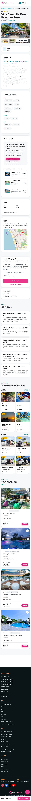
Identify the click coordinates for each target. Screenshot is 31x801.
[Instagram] (2, 785)
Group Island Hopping (6, 736)
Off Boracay (4, 696)
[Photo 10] (20, 507)
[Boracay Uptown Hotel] (15, 538)
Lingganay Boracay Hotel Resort (12, 635)
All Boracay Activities (6, 731)
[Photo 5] (13, 507)
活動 (2, 711)
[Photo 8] (17, 507)
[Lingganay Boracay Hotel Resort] (15, 620)
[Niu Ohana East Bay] (15, 498)
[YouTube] (13, 785)
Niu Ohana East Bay (9, 513)
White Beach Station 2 (6, 681)
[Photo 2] (9, 507)
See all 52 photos (23, 40)
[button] (15, 239)
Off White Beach (5, 694)
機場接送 (3, 714)
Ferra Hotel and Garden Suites (12, 594)
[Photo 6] (14, 507)
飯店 (2, 706)
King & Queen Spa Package (8, 749)
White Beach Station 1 (6, 679)
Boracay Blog (4, 759)
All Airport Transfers (6, 704)
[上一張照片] (3, 498)
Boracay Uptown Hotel (9, 554)
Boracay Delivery (5, 769)
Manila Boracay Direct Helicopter (9, 724)
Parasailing (3, 739)
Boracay (3, 8)
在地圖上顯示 (11, 20)
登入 (22, 3)
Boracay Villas (4, 691)
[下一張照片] (28, 498)
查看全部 (26, 390)
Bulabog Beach (5, 686)
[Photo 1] (8, 507)
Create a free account (15, 284)
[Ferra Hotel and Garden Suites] (15, 579)
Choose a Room (23, 798)
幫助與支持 (4, 764)
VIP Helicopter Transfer (7, 721)
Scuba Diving (4, 741)
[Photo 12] (22, 507)
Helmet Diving (4, 746)
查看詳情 (25, 524)
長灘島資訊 (4, 719)
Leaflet (25, 249)
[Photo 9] (18, 507)
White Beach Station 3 (6, 684)
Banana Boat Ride (5, 744)
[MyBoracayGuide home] (7, 3)
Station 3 (9, 8)
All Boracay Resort (5, 676)
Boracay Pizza (4, 771)
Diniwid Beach (4, 689)
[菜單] (28, 3)
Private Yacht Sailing (6, 751)
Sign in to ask (15, 281)
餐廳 (2, 716)
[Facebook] (6, 785)
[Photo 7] (16, 507)
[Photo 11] (21, 507)
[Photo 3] (11, 507)
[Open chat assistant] (27, 792)
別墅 (2, 709)
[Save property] (27, 490)
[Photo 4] (12, 507)
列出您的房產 (4, 761)
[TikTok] (10, 785)
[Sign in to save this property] (27, 490)
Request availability (12, 159)
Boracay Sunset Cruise (6, 734)
